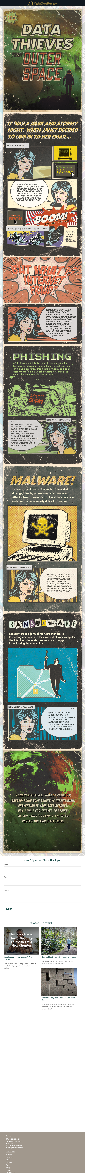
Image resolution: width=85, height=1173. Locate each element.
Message (7, 890)
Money (8, 1168)
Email (6, 877)
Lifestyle (8, 1170)
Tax (7, 1165)
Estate (8, 1160)
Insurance (9, 1162)
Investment (9, 1157)
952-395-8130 (15, 1139)
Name (6, 864)
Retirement (9, 1155)
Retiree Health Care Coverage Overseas (58, 957)
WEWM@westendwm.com (14, 1148)
